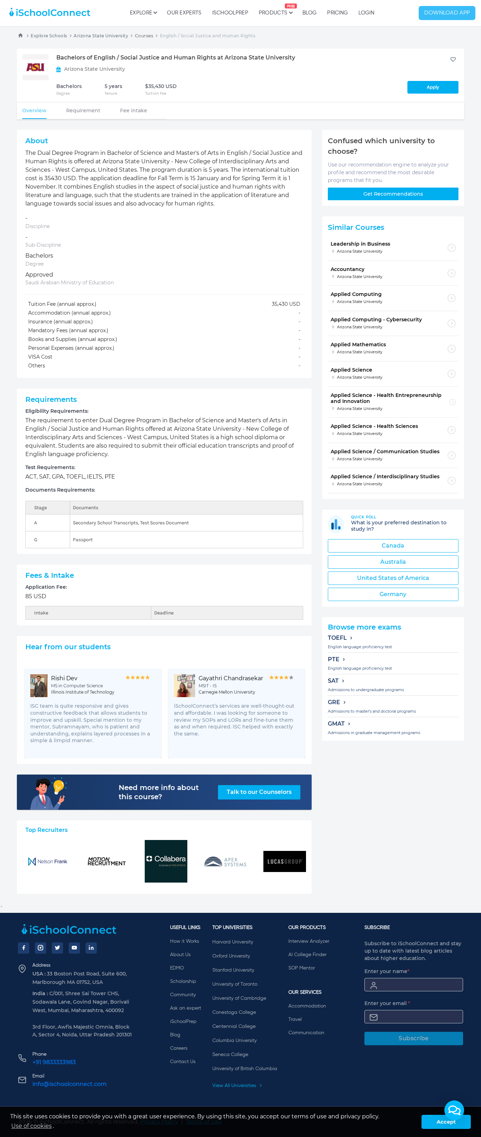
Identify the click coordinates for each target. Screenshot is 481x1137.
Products (273, 10)
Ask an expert (185, 1008)
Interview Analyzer (308, 941)
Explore (141, 12)
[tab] (34, 110)
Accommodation (307, 1006)
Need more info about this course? (159, 792)
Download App (447, 13)
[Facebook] (23, 948)
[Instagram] (40, 948)
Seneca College (230, 1054)
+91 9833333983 (54, 1062)
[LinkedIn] (91, 948)
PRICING (337, 12)
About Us (180, 954)
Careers (178, 1048)
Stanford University (233, 970)
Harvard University (232, 942)
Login (366, 12)
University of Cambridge (239, 998)
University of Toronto (234, 984)
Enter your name (387, 971)
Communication (306, 1032)
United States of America (393, 578)
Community (183, 994)
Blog (309, 12)
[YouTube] (74, 948)
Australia (393, 561)
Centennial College (234, 1026)
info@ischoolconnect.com (69, 1084)
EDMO (177, 968)
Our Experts (184, 12)
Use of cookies (31, 1126)
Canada (393, 545)
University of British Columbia (244, 1068)
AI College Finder (307, 954)
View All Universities (234, 1085)
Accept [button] (446, 1122)
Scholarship (183, 981)
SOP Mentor (301, 968)
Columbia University (234, 1040)
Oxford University (231, 956)
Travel (295, 1019)
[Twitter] (57, 948)
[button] (454, 1110)
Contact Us (182, 1061)
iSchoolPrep (230, 12)
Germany (393, 594)
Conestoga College (234, 1012)
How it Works (184, 941)
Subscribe (414, 1038)
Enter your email (387, 1003)
